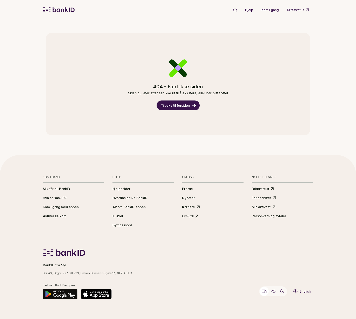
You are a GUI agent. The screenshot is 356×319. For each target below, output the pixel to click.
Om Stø (188, 216)
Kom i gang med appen (61, 207)
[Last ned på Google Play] (60, 294)
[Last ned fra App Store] (96, 294)
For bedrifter (261, 198)
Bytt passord (122, 225)
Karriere (188, 207)
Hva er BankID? (55, 198)
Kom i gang (270, 10)
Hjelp (249, 10)
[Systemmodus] (264, 291)
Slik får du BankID (56, 189)
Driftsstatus (295, 10)
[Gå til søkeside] (235, 10)
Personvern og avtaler (269, 216)
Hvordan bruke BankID (129, 198)
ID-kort (117, 216)
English (305, 291)
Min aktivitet (261, 207)
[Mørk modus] (282, 291)
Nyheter (188, 198)
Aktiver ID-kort (54, 216)
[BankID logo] (59, 10)
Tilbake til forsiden (175, 105)
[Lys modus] (273, 291)
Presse (187, 189)
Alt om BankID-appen (129, 207)
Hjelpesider (121, 189)
